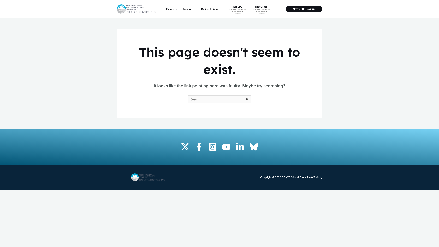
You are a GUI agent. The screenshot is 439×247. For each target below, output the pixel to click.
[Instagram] (212, 147)
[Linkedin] (240, 147)
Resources (261, 10)
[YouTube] (226, 147)
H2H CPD (237, 10)
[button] (175, 9)
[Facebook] (199, 147)
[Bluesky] (254, 147)
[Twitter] (185, 147)
